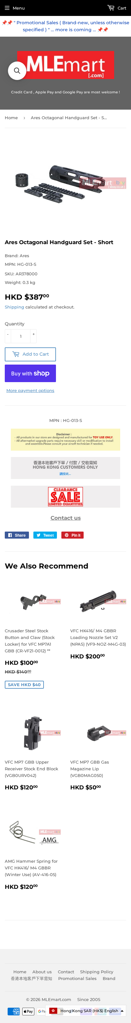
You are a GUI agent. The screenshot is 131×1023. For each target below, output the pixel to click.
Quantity (14, 324)
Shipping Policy (96, 971)
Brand (109, 978)
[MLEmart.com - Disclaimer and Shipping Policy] (65, 449)
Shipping (14, 306)
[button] (85, 1011)
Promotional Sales (77, 978)
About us (42, 971)
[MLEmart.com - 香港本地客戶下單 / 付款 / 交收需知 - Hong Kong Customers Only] (65, 477)
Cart (121, 8)
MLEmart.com (56, 999)
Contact (66, 971)
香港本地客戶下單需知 (31, 978)
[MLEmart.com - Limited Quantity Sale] (65, 506)
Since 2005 (88, 999)
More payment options (30, 390)
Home (11, 117)
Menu (19, 8)
